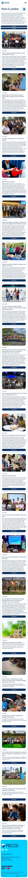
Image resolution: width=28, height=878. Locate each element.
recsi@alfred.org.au (6, 854)
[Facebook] (18, 3)
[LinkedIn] (21, 3)
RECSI (12, 845)
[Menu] (25, 3)
